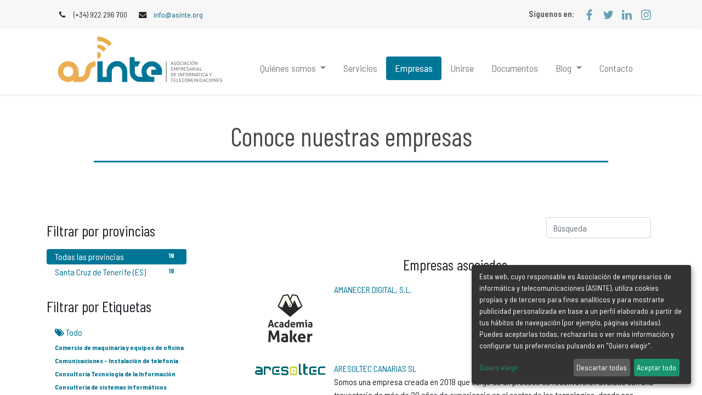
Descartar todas (601, 367)
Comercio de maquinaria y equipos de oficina (119, 347)
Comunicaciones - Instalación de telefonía (116, 360)
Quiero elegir (498, 367)
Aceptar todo (656, 367)
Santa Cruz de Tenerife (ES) (114, 272)
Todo (73, 332)
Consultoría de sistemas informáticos (111, 387)
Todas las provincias (114, 256)
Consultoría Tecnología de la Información (115, 373)
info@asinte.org (178, 14)
